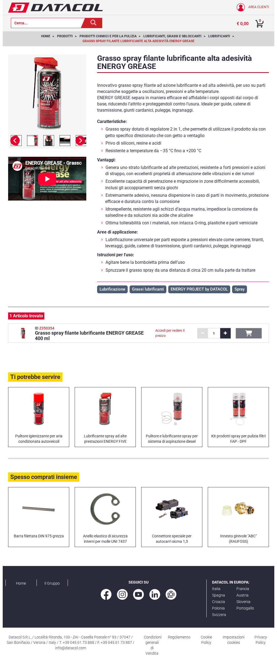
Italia (216, 589)
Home (21, 583)
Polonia (218, 608)
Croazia (218, 602)
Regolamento (179, 637)
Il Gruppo (52, 583)
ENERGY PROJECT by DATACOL (199, 289)
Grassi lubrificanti (148, 289)
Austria (242, 595)
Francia (242, 589)
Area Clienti (258, 7)
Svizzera (219, 614)
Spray (240, 289)
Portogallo (245, 608)
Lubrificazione (112, 289)
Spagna (218, 595)
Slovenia (243, 602)
